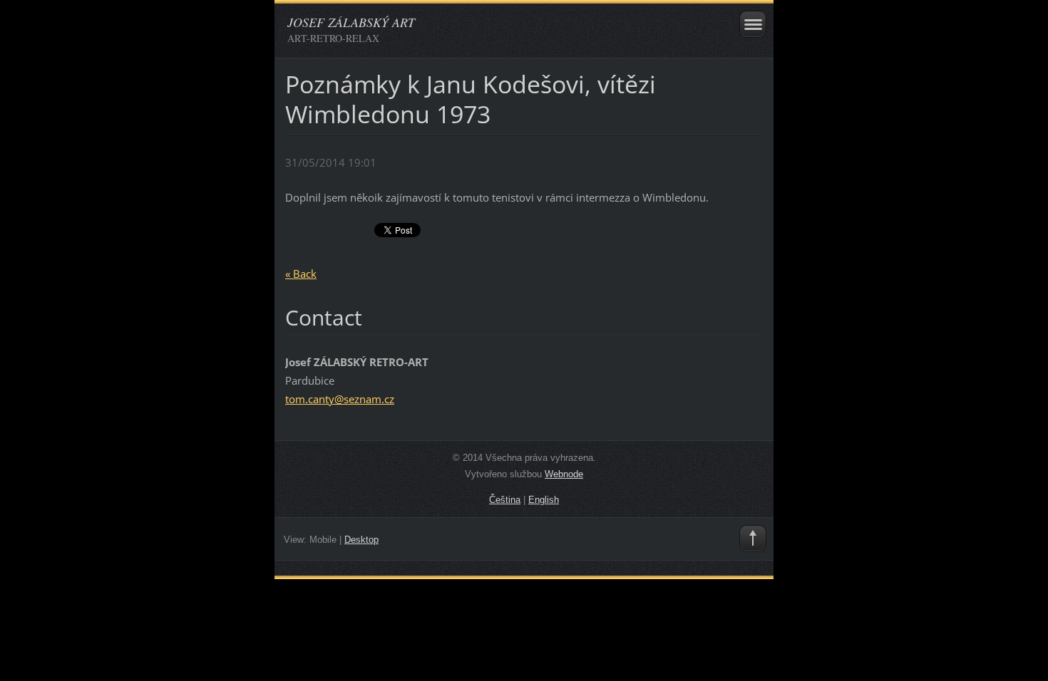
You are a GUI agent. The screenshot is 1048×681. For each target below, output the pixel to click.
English (543, 499)
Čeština (504, 499)
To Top (752, 538)
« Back (301, 273)
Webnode (564, 474)
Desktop (361, 539)
